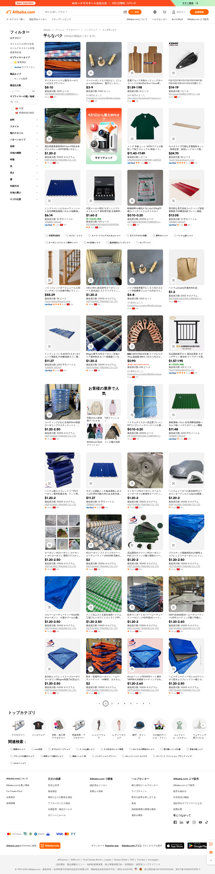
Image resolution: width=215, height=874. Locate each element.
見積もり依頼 (96, 791)
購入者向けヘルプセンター (145, 785)
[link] (211, 844)
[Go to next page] (150, 703)
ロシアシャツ (145, 242)
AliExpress (63, 859)
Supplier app (112, 845)
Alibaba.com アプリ (132, 845)
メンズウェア (90, 30)
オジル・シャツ (75, 236)
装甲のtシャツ (162, 236)
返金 (134, 803)
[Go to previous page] (99, 703)
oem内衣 (38, 749)
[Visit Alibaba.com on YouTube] (200, 822)
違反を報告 (137, 815)
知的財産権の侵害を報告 (144, 809)
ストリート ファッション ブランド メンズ (174, 756)
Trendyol (141, 859)
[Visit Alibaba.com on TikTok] (207, 822)
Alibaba (47, 30)
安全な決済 (53, 785)
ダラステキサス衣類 (138, 236)
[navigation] (24, 367)
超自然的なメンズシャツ (120, 242)
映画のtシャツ (19, 749)
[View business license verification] (135, 869)
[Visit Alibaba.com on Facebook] (175, 822)
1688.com (75, 859)
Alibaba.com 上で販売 (184, 785)
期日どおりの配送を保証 (60, 797)
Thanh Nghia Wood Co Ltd (181, 160)
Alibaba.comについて (17, 778)
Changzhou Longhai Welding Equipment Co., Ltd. (104, 98)
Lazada (107, 859)
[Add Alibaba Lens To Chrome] (50, 845)
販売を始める (180, 791)
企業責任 (10, 797)
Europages (153, 859)
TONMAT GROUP (53, 222)
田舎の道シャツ (196, 749)
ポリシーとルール (57, 815)
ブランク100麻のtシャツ (23, 756)
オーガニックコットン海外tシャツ (63, 242)
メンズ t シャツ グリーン (105, 756)
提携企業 (177, 809)
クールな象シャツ (87, 749)
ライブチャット (139, 791)
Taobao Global (120, 859)
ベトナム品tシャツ (185, 236)
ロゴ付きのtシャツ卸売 (113, 749)
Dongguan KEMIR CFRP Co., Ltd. (184, 94)
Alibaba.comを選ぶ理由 (17, 785)
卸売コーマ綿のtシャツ (53, 756)
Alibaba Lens (13, 845)
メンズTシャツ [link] (109, 30)
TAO (132, 859)
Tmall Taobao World (92, 859)
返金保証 (52, 791)
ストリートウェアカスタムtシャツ (106, 236)
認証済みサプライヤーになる (187, 803)
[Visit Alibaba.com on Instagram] (194, 822)
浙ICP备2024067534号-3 (187, 869)
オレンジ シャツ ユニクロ (136, 756)
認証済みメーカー (98, 785)
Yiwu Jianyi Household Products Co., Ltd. (145, 98)
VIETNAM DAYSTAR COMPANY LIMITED (62, 94)
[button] (125, 12)
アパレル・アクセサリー (67, 30)
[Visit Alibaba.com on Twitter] (188, 822)
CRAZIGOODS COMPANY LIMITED (144, 160)
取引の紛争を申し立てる (144, 797)
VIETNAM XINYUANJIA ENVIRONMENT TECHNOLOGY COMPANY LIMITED (104, 224)
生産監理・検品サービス (60, 809)
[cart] (165, 12)
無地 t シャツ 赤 (79, 756)
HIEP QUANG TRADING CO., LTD (60, 160)
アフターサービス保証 (59, 803)
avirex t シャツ (19, 763)
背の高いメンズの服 (172, 749)
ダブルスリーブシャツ (60, 749)
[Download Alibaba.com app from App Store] (174, 845)
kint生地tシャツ (93, 242)
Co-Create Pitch (14, 791)
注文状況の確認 (181, 797)
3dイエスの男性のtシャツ (143, 749)
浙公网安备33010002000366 (159, 869)
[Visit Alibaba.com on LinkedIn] (181, 822)
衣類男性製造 (54, 236)
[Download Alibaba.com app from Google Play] (198, 845)
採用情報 (10, 803)
